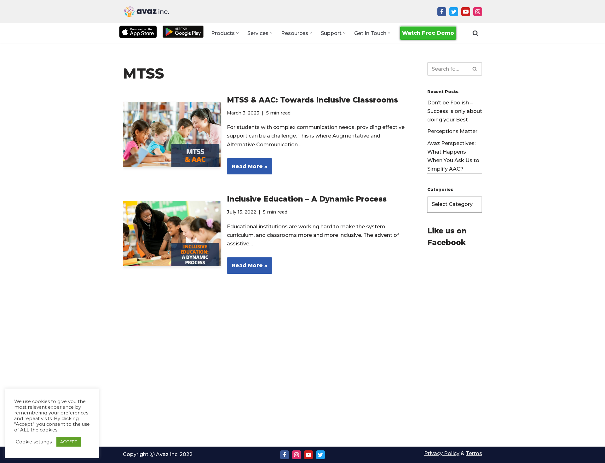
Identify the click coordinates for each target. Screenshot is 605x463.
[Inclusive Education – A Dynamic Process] (172, 233)
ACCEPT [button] (68, 441)
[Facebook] (441, 11)
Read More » (247, 169)
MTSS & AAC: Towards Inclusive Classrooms (312, 100)
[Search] (475, 33)
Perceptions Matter (452, 131)
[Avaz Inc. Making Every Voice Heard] (146, 11)
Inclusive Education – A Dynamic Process (307, 199)
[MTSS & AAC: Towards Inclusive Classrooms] (172, 134)
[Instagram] (477, 11)
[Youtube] (465, 11)
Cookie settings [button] (34, 442)
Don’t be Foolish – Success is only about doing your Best (454, 111)
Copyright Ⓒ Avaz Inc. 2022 (158, 454)
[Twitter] (453, 11)
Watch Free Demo (428, 33)
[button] (237, 33)
